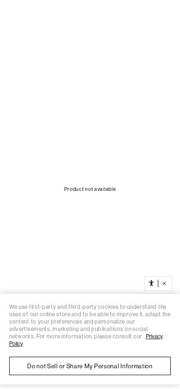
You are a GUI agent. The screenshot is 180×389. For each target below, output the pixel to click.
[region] (90, 339)
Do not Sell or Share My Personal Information (90, 366)
